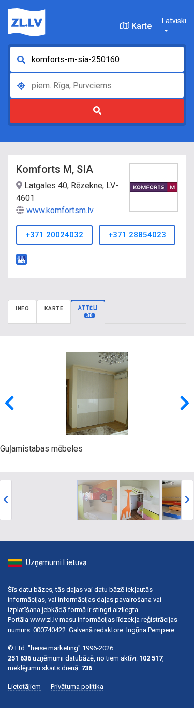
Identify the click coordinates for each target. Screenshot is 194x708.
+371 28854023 (137, 234)
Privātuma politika (77, 686)
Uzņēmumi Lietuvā (56, 562)
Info (22, 308)
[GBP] (21, 258)
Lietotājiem (24, 686)
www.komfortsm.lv (60, 210)
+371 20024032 (54, 234)
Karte (140, 26)
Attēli (88, 311)
